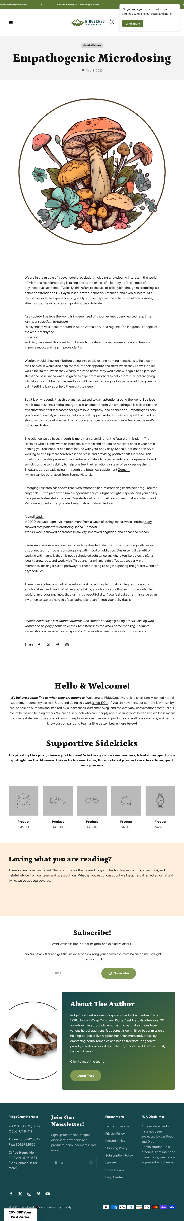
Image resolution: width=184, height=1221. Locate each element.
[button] (20, 1214)
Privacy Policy (115, 1134)
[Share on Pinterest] (57, 644)
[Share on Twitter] (48, 644)
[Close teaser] (38, 1207)
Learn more (133, 23)
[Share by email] (67, 644)
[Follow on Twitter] (20, 1193)
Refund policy (115, 1141)
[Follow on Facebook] (11, 1193)
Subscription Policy (119, 1155)
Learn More (85, 1075)
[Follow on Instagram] (29, 1193)
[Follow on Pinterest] (38, 1193)
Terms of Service (117, 1126)
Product (23, 822)
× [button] (177, 7)
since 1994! (100, 703)
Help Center (114, 1177)
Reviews (111, 1163)
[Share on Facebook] (39, 644)
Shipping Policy (116, 1148)
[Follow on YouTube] (47, 1193)
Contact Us (24, 1163)
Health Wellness (92, 45)
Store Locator (115, 1170)
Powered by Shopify (59, 1207)
